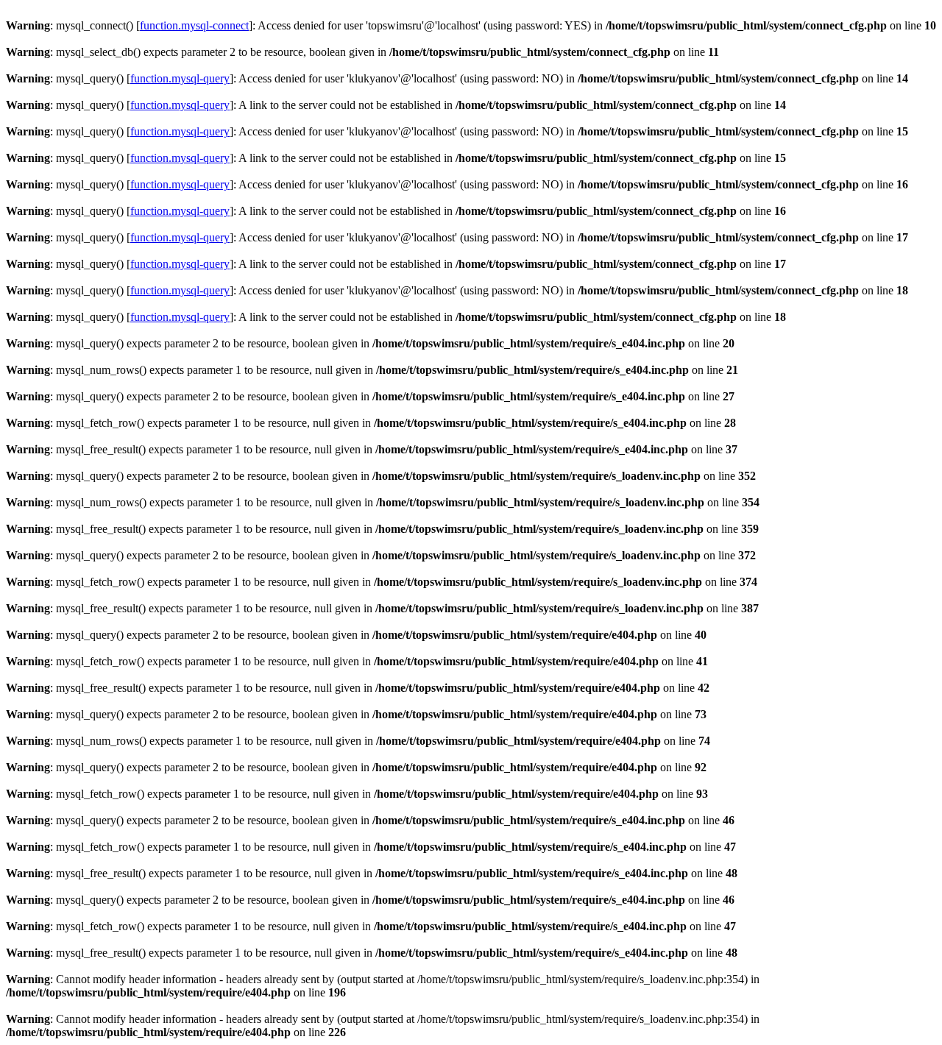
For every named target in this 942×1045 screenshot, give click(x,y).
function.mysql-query (180, 78)
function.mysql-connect (194, 25)
